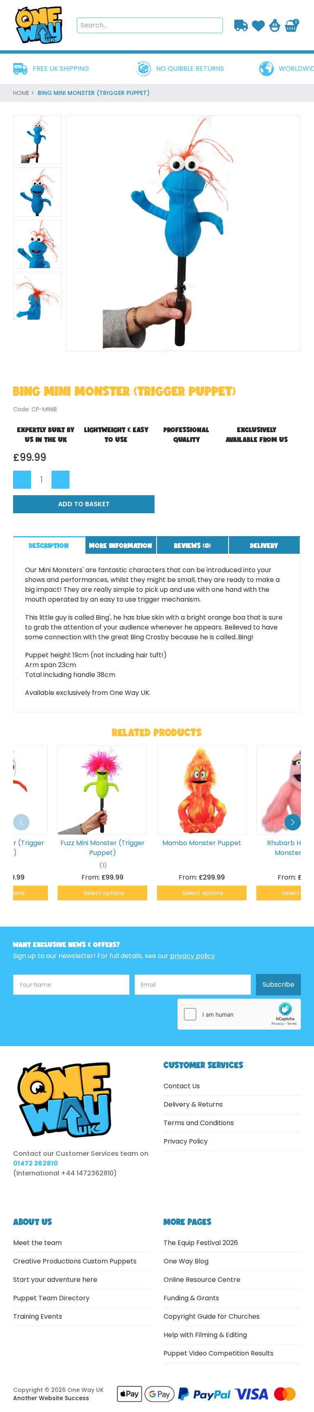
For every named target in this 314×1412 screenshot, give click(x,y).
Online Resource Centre (202, 1279)
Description (49, 545)
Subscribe (278, 984)
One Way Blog (186, 1261)
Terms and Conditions (199, 1123)
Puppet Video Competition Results (219, 1353)
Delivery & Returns (193, 1104)
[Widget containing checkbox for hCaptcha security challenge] (239, 1014)
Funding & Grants (191, 1298)
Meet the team (37, 1242)
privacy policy (192, 956)
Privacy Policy (186, 1141)
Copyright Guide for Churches (212, 1316)
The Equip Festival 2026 (201, 1242)
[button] (293, 822)
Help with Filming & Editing (205, 1335)
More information (120, 545)
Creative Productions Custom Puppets (75, 1261)
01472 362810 (35, 1163)
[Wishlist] (258, 25)
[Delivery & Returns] (241, 25)
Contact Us (182, 1086)
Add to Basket (84, 504)
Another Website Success (51, 1398)
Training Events (37, 1316)
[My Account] (274, 25)
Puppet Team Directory (51, 1298)
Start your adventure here (55, 1279)
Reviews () (192, 545)
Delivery (264, 545)
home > (24, 93)
